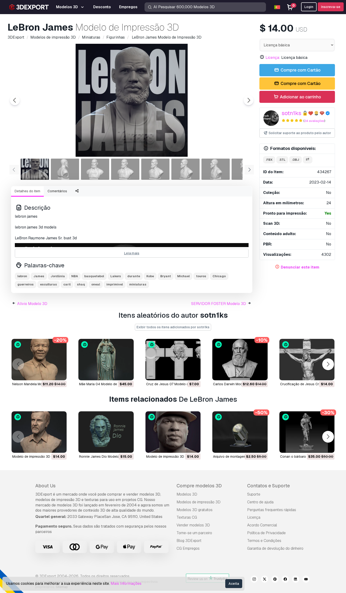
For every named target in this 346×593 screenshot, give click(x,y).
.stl (282, 160)
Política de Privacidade (266, 532)
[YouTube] (306, 580)
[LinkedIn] (295, 580)
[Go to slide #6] (185, 169)
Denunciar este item (300, 267)
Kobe (150, 276)
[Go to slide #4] (125, 169)
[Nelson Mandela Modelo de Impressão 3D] (39, 359)
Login (308, 7)
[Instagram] (254, 580)
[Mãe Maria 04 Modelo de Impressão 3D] (105, 359)
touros (201, 276)
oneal (95, 284)
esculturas (48, 284)
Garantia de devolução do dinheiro (275, 548)
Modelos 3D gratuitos (195, 509)
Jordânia (58, 276)
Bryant (165, 276)
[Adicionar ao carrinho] (50, 374)
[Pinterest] (275, 580)
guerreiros (25, 284)
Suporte (253, 494)
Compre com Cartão (300, 70)
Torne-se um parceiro (194, 532)
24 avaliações (314, 121)
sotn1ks (291, 113)
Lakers (115, 276)
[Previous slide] (15, 100)
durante (133, 276)
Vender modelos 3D (193, 525)
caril (67, 284)
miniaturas (137, 284)
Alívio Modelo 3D (32, 303)
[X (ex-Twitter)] (264, 580)
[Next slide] (248, 100)
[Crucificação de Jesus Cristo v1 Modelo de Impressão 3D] (306, 359)
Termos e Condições (264, 540)
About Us (45, 486)
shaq (81, 284)
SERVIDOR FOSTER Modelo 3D (218, 303)
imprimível (114, 284)
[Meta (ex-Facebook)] (285, 580)
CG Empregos (188, 548)
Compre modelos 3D (199, 486)
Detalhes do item (27, 191)
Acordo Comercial (262, 525)
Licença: (273, 57)
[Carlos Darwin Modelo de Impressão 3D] (239, 359)
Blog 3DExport (189, 540)
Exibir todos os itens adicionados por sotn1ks (173, 327)
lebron (22, 276)
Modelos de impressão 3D (199, 502)
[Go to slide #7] (215, 169)
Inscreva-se (330, 7)
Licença (253, 517)
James (38, 276)
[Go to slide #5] (155, 169)
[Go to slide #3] (95, 169)
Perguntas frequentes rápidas (271, 509)
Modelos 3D (187, 494)
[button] (328, 364)
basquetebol (94, 276)
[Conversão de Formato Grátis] (307, 159)
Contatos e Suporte (268, 486)
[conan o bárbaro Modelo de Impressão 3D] (306, 432)
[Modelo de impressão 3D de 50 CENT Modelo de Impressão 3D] (173, 432)
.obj (295, 160)
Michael (183, 276)
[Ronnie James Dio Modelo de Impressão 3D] (105, 432)
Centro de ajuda (260, 502)
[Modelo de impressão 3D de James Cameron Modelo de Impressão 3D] (39, 432)
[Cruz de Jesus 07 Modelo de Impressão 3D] (173, 359)
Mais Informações (126, 583)
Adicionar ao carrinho (300, 97)
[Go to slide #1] (35, 169)
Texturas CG (187, 517)
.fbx (269, 160)
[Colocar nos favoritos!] (60, 374)
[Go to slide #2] (65, 169)
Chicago (219, 276)
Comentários (57, 191)
